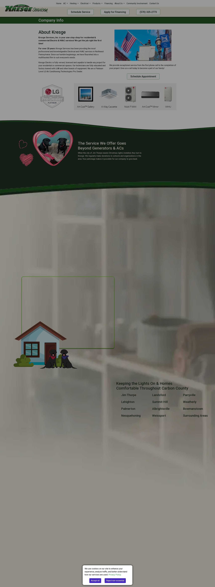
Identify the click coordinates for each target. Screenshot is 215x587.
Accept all (95, 580)
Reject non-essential (115, 580)
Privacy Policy (114, 575)
